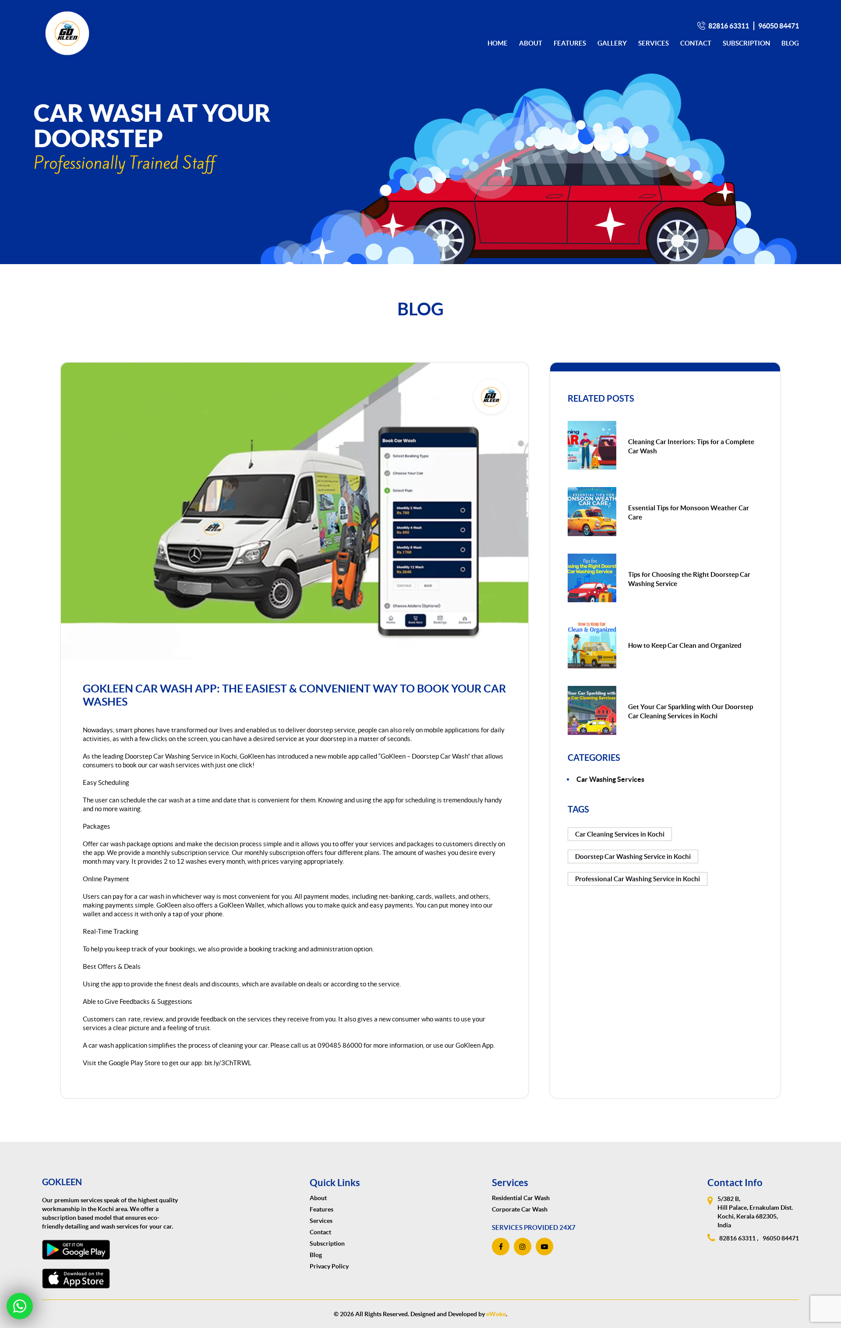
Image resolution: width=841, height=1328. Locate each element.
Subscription (746, 43)
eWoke (496, 1313)
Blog (790, 43)
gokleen (62, 1182)
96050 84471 (778, 26)
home (498, 43)
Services (653, 43)
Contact (695, 43)
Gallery (612, 43)
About (530, 43)
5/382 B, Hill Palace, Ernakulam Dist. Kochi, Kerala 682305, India (755, 1212)
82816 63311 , (738, 1238)
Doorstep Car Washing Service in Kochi (181, 756)
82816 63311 (728, 26)
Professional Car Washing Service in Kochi (637, 879)
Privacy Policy (329, 1266)
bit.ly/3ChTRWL (228, 1063)
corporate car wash (520, 1209)
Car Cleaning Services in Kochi (619, 834)
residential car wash (521, 1197)
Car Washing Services (610, 779)
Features (570, 43)
